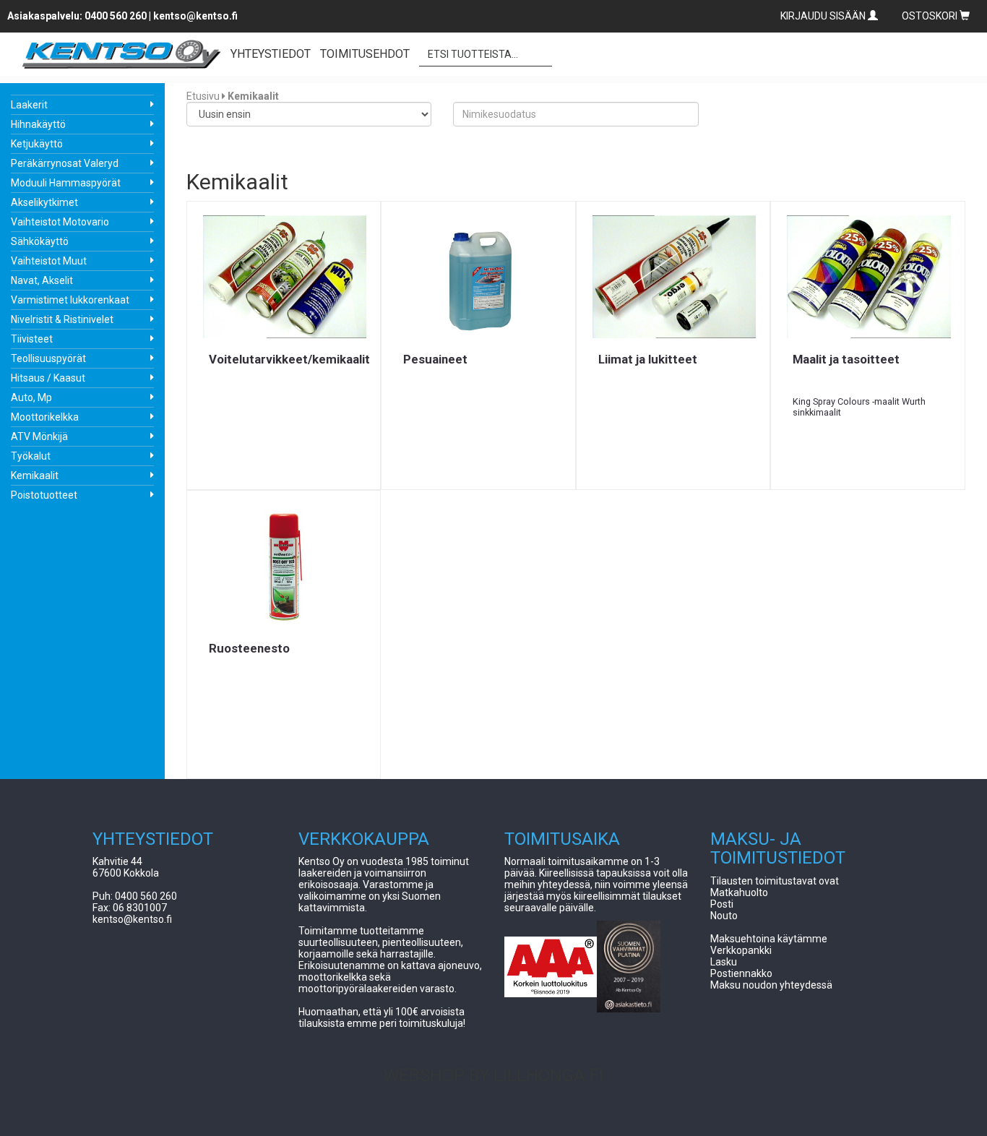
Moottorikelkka (45, 417)
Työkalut (31, 456)
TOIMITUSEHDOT (365, 54)
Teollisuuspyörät (48, 358)
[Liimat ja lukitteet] (673, 277)
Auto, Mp (31, 397)
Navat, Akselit (42, 280)
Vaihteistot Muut (49, 261)
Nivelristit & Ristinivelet (62, 319)
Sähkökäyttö (40, 241)
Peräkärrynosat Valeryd (64, 163)
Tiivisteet (32, 339)
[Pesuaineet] (478, 277)
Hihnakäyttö (38, 124)
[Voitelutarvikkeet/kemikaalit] (284, 277)
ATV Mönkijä (39, 436)
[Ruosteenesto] (284, 566)
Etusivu (203, 96)
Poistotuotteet (44, 495)
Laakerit (29, 105)
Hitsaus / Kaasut (48, 378)
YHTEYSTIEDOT (270, 54)
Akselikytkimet (44, 202)
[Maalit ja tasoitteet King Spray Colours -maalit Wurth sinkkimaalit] (868, 277)
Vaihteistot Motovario (60, 222)
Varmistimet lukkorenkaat (70, 300)
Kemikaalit (35, 475)
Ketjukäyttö (37, 144)
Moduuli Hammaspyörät (66, 183)
